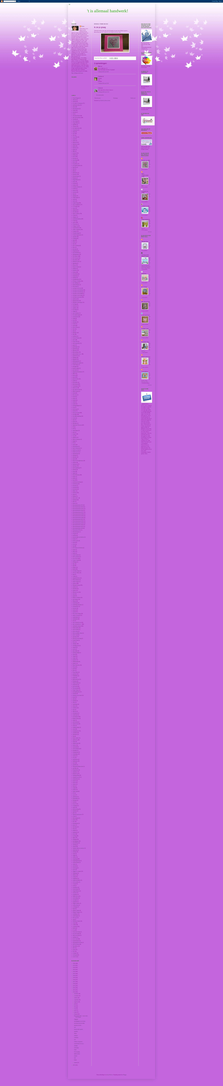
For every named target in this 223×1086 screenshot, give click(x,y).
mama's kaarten (76, 581)
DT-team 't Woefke (76, 281)
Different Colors (76, 261)
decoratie (74, 249)
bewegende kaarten (77, 165)
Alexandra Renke (76, 115)
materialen (75, 588)
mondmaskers (75, 606)
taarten (74, 807)
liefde (74, 569)
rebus (74, 702)
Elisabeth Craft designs (77, 302)
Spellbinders (75, 761)
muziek (74, 611)
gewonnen (75, 370)
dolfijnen (74, 268)
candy (74, 199)
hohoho (74, 400)
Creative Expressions (77, 235)
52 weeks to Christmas (77, 103)
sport (74, 763)
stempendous (75, 779)
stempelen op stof (76, 777)
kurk (74, 546)
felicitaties (75, 322)
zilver (74, 947)
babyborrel (75, 142)
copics (74, 222)
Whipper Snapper (76, 912)
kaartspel (74, 455)
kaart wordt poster (76, 448)
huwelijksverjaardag (77, 416)
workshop (75, 926)
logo (74, 574)
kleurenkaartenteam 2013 (78, 505)
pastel (74, 668)
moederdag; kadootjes (77, 604)
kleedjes (74, 496)
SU (73, 793)
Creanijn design (76, 233)
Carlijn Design (76, 203)
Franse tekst (75, 341)
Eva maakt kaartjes (76, 314)
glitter (74, 373)
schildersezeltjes (76, 727)
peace (74, 670)
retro (74, 709)
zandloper (75, 937)
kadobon (74, 462)
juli (75, 1003)
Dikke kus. (149, 195)
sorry (74, 757)
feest (74, 320)
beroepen (74, 158)
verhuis (74, 857)
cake (74, 194)
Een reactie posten (100, 95)
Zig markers (75, 946)
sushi (74, 802)
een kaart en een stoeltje (77, 295)
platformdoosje (76, 679)
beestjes (74, 153)
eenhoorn (75, 299)
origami (74, 656)
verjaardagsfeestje (76, 860)
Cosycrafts (75, 224)
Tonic (74, 828)
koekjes (74, 538)
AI (73, 114)
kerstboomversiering (77, 482)
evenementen (75, 316)
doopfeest (75, 270)
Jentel (75, 1049)
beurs (74, 162)
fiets (73, 329)
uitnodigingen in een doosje (79, 1021)
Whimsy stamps (76, 910)
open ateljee (75, 651)
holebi (74, 402)
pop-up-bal (75, 686)
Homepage (115, 98)
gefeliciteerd (75, 355)
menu (74, 594)
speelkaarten (75, 759)
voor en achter (76, 882)
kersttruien (75, 489)
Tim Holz (75, 827)
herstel (74, 396)
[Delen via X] (114, 58)
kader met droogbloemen (78, 460)
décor (74, 247)
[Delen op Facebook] (115, 58)
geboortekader (76, 352)
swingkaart (75, 805)
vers (75, 1027)
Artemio (74, 126)
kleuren (74, 503)
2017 (74, 981)
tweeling (74, 835)
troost (74, 834)
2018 (74, 979)
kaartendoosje (75, 453)
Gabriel (75, 1056)
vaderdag (74, 844)
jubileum (74, 437)
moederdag (75, 602)
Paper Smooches (76, 665)
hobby (74, 398)
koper (74, 542)
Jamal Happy (75, 430)
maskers (74, 587)
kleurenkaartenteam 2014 (78, 506)
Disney (74, 265)
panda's (74, 663)
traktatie (74, 830)
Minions (74, 601)
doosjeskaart (75, 274)
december (76, 993)
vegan (74, 853)
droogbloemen (76, 279)
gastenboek (75, 348)
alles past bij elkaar (76, 117)
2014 (74, 987)
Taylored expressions (77, 814)
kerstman (74, 485)
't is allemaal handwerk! (107, 10)
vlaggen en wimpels (77, 871)
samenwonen (75, 723)
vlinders (74, 875)
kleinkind (75, 499)
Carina (99, 88)
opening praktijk (76, 652)
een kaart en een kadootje (78, 290)
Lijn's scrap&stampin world (145, 175)
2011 (74, 1065)
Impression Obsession (77, 425)
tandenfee (75, 811)
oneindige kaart (76, 645)
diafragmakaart (76, 254)
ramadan (74, 700)
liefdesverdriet (77, 1053)
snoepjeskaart (75, 752)
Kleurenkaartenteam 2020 (78, 517)
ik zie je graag (77, 1051)
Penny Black (75, 672)
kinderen (74, 492)
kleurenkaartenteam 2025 (78, 526)
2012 (74, 992)
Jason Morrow (110, 1074)
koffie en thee (75, 540)
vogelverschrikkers (77, 880)
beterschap (75, 160)
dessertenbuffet (76, 252)
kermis (74, 478)
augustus (76, 1001)
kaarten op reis (76, 451)
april (75, 1010)
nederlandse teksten (77, 626)
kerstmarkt (75, 487)
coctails (74, 215)
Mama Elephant (76, 579)
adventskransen (76, 108)
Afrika (74, 110)
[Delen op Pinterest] (117, 58)
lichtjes (74, 567)
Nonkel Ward (75, 640)
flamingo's (75, 332)
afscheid (74, 112)
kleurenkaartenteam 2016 (78, 510)
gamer (74, 345)
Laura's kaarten (76, 555)
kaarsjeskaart (75, 446)
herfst (74, 393)
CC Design (75, 206)
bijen (74, 169)
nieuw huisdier (76, 629)
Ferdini (74, 323)
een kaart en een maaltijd (78, 293)
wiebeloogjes (75, 915)
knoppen (74, 533)
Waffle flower (75, 896)
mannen (74, 583)
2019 (74, 977)
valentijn (74, 851)
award (74, 138)
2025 (74, 965)
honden (74, 403)
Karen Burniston (76, 474)
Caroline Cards (145, 328)
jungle (74, 441)
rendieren (75, 707)
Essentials (75, 309)
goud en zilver (76, 378)
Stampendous (75, 770)
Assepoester (75, 130)
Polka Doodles (76, 683)
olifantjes (74, 643)
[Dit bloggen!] (112, 58)
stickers (74, 784)
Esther (75, 1060)
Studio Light (75, 791)
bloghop (74, 178)
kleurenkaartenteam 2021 (78, 519)
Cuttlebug (75, 238)
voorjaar (74, 883)
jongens (74, 434)
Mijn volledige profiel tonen (77, 73)
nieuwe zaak (75, 634)
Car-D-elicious (145, 371)
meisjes (74, 590)
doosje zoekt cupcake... (79, 1029)
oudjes (74, 658)
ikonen (74, 421)
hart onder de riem (76, 389)
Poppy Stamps (76, 690)
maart (75, 1012)
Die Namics (75, 256)
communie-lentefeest (77, 218)
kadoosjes (75, 464)
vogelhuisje (75, 878)
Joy (73, 435)
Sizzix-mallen (75, 738)
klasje (74, 494)
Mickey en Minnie (76, 597)
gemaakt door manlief (77, 363)
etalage (74, 311)
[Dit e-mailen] (110, 58)
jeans (74, 432)
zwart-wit (75, 956)
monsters (74, 608)
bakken (74, 146)
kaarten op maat (76, 450)
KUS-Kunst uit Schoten (78, 547)
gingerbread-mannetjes (77, 371)
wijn (74, 919)
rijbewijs (74, 711)
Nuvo (74, 642)
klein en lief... (75, 498)
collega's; (74, 217)
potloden (74, 693)
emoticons (75, 306)
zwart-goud (75, 955)
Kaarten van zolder (146, 160)
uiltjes (74, 837)
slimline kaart (75, 743)
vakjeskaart (75, 850)
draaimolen (75, 275)
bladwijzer (75, 172)
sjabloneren (75, 739)
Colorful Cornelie (145, 206)
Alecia (75, 1033)
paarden (74, 659)
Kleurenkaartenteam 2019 (78, 515)
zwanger (74, 953)
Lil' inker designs (76, 570)
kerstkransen (75, 483)
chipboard (75, 210)
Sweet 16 (75, 803)
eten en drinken (76, 313)
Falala (74, 318)
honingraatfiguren (76, 405)
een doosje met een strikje (79, 1023)
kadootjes (75, 466)
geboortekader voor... (77, 354)
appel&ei (74, 124)
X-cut (74, 930)
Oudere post (132, 98)
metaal (74, 595)
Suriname (75, 800)
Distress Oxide (76, 267)
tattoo (74, 812)
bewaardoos (75, 163)
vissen (74, 869)
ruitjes (74, 720)
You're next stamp (76, 931)
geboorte (74, 350)
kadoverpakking (76, 467)
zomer (74, 949)
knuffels (74, 535)
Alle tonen (150, 231)
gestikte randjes (76, 368)
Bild (73, 171)
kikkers (74, 491)
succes (74, 795)
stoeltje (74, 787)
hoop (74, 407)
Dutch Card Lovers (146, 356)
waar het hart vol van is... (79, 1043)
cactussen (75, 192)
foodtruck (75, 336)
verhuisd (76, 1035)
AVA (74, 135)
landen (74, 553)
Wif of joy (75, 917)
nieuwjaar (75, 636)
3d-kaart (74, 101)
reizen (74, 706)
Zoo (73, 951)
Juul (75, 1058)
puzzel (74, 697)
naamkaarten (75, 619)
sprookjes (75, 768)
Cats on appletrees (76, 204)
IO (73, 427)
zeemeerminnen (76, 940)
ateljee (74, 131)
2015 (74, 985)
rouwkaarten (75, 716)
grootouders (75, 382)
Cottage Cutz (75, 226)
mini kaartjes (75, 599)
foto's (74, 339)
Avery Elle (75, 137)
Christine (100, 76)
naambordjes (75, 617)
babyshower (75, 144)
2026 (74, 963)
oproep (74, 654)
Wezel (74, 908)
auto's (74, 133)
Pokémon (75, 681)
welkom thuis (75, 905)
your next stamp (76, 933)
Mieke (99, 66)
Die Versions (75, 258)
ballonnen (75, 147)
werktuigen (75, 907)
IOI (73, 428)
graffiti (74, 380)
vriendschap (75, 889)
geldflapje (75, 357)
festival (74, 325)
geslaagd (74, 366)
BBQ (74, 151)
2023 (74, 969)
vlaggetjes (76, 1019)
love (75, 1039)
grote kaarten (75, 384)
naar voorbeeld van (77, 622)
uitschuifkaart (75, 843)
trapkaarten (75, 832)
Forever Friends (76, 338)
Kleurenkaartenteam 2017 (78, 512)
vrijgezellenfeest (76, 891)
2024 (74, 967)
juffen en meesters (76, 439)
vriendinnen (75, 887)
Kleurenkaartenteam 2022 (78, 521)
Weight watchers (76, 903)
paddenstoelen (76, 661)
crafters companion (77, 229)
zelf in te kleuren (76, 944)
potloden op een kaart (77, 695)
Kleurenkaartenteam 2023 (78, 523)
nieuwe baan (75, 631)
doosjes (74, 272)
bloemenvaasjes (76, 176)
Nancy (82, 26)
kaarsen (74, 444)
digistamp (75, 263)
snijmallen (75, 750)
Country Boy (149, 304)
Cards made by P (145, 315)
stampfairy (75, 771)
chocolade (75, 211)
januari (75, 1062)
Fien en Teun (75, 327)
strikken (74, 789)
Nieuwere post (98, 98)
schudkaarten (75, 731)
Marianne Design (76, 585)
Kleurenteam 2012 (76, 530)
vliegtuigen (75, 873)
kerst (74, 480)
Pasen (74, 667)
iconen (74, 418)
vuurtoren (75, 892)
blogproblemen (76, 179)
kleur (74, 501)
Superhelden (75, 798)
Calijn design (75, 197)
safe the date (75, 722)
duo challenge (75, 282)
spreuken (74, 764)
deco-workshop (76, 245)
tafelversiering (76, 809)
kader (74, 459)
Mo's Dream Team (146, 301)
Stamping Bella (76, 775)
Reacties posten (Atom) (105, 100)
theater (74, 819)
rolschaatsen (75, 713)
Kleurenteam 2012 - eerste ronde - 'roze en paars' (81, 1016)
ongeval (74, 647)
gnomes (74, 375)
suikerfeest (75, 796)
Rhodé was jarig (149, 245)
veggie (74, 855)
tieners (74, 825)
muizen (74, 610)
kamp (74, 471)
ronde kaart (75, 715)
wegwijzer (75, 901)
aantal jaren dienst (76, 105)
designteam (75, 250)
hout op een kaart (76, 412)
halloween (75, 387)
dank (74, 240)
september (76, 999)
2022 (74, 971)
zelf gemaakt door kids (77, 942)
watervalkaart (75, 898)
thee (73, 821)
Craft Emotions (76, 227)
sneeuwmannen (76, 748)
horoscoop (75, 409)
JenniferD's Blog (145, 342)
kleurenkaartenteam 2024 (78, 524)
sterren (74, 782)
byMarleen (144, 273)
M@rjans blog (145, 241)
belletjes (74, 154)
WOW (74, 928)
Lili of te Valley (76, 572)
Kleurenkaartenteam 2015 (78, 508)
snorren (74, 755)
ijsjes (74, 419)
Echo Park (75, 286)
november (76, 995)
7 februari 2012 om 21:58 (103, 83)
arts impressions (76, 128)
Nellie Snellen (75, 627)
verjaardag (75, 859)
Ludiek (74, 576)
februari (76, 1014)
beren (74, 156)
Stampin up (75, 773)
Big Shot (74, 167)
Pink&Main (75, 675)
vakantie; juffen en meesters (78, 848)
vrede (74, 885)
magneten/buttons (76, 578)
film (73, 331)
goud (74, 377)
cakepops (75, 195)
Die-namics (75, 259)
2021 (74, 973)
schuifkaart (75, 732)
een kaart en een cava (77, 288)
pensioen (74, 674)
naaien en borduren (77, 615)
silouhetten (75, 734)
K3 (73, 442)
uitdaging (75, 839)
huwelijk (74, 414)
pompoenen (75, 684)
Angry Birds (75, 122)
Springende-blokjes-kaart (78, 766)
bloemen (74, 174)
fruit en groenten (76, 343)
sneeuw (74, 745)
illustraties (75, 423)
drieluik (74, 277)
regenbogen (75, 704)
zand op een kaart (76, 935)
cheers (74, 208)
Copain (74, 220)
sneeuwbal (75, 747)
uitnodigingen (75, 841)
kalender (74, 469)
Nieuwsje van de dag (77, 638)
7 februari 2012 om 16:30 (103, 71)
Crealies (74, 231)
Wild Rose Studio (76, 921)
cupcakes (74, 236)
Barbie (74, 149)
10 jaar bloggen (76, 98)
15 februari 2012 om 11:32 (103, 92)
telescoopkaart (76, 818)
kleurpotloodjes (76, 531)
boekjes (74, 185)
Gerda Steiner (75, 364)
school (74, 729)
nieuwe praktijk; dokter (77, 633)
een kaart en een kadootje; (78, 291)
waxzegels (75, 899)
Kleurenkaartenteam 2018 (78, 514)
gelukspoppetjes (76, 361)
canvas (74, 201)
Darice (74, 242)
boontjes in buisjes (76, 186)
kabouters (75, 457)
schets (74, 725)
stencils (74, 780)
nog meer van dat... (78, 1025)
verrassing (75, 867)
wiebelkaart (75, 914)
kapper (74, 473)
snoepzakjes (75, 754)
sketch (74, 741)
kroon (74, 544)
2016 (74, 983)
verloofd (74, 866)
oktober (76, 997)
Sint (73, 736)
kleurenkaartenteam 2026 (78, 528)
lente (74, 565)
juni (75, 1006)
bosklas (74, 188)
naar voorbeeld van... (77, 624)
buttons (74, 190)
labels (74, 551)
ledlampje (75, 562)
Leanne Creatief (76, 560)
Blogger (124, 1074)
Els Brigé (75, 304)
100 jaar (74, 99)
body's (74, 181)
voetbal (74, 876)
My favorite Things (77, 613)
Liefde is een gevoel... (78, 1041)
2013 (74, 990)
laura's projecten (76, 556)
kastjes (74, 476)
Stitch (74, 786)
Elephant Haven (76, 300)
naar (73, 620)
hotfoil (74, 410)
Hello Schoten (76, 391)
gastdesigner (75, 346)
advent (74, 106)
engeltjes (74, 307)
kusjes (74, 549)
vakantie (74, 846)
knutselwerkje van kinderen (78, 537)
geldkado (74, 359)
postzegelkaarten (76, 691)
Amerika (74, 119)
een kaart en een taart (77, 297)
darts (74, 243)
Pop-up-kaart (75, 688)
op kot (74, 649)
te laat (74, 816)
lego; (74, 563)
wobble (74, 924)
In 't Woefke (144, 287)
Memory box (75, 592)
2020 (74, 975)
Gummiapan (75, 386)
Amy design (75, 121)
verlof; (74, 864)
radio (74, 699)
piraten (74, 677)
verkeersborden (76, 862)
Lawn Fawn (75, 558)
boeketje (74, 183)
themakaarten (75, 823)
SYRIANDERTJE (146, 219)
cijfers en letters (76, 213)
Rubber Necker (76, 718)
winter (74, 923)
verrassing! (76, 1047)
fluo (73, 334)
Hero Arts (75, 395)
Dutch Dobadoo (76, 284)
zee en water (75, 939)
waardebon (75, 894)
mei (75, 1008)
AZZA (74, 140)
